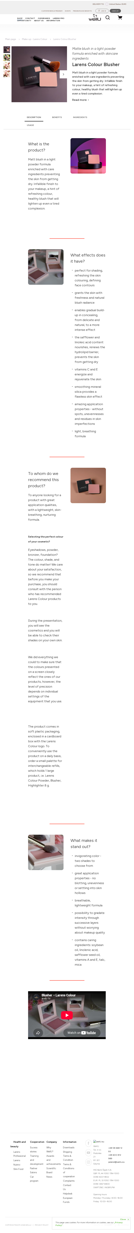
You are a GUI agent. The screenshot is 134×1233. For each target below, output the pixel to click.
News (49, 1176)
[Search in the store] (108, 17)
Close (124, 1219)
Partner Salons (33, 1170)
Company (51, 1142)
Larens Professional (18, 1154)
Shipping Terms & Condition (68, 1156)
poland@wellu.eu (116, 1162)
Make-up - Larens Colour (34, 39)
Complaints (68, 1181)
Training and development (35, 1160)
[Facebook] (88, 1143)
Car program (34, 1178)
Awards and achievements (51, 1160)
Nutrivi (16, 1164)
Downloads (68, 1147)
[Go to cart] (121, 17)
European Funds (68, 1200)
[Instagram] (88, 1162)
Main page (10, 39)
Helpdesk (67, 1193)
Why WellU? (49, 1149)
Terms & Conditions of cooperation (68, 1170)
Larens (16, 1160)
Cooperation (37, 1142)
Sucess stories (33, 1149)
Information (69, 1142)
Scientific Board (51, 1170)
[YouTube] (88, 1152)
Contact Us (67, 1187)
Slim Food (18, 1169)
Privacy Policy (42, 1225)
